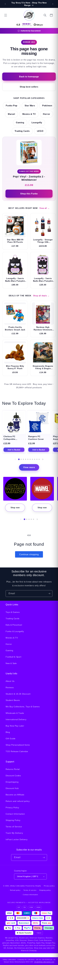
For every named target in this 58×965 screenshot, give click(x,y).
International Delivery (16, 719)
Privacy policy (49, 886)
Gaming (20, 122)
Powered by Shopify (33, 886)
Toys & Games (13, 612)
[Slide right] (43, 459)
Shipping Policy (13, 820)
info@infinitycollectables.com (44, 962)
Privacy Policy (12, 807)
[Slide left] (15, 459)
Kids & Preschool (14, 625)
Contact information (30, 894)
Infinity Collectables (17, 886)
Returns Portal (13, 769)
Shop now (15, 508)
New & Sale (11, 663)
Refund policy (15, 890)
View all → (44, 208)
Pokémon (47, 105)
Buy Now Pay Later (15, 726)
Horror (46, 114)
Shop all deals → (41, 296)
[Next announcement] (53, 4)
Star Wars (30, 105)
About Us (10, 681)
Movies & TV (29, 114)
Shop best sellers (29, 87)
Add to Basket (14, 450)
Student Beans (13, 700)
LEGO (40, 131)
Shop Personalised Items (18, 745)
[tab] (19, 459)
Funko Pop (11, 105)
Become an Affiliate (15, 795)
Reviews (10, 687)
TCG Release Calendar (17, 751)
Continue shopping (29, 554)
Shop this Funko (29, 193)
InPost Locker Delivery (16, 839)
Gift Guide (10, 738)
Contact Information (15, 814)
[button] (6, 15)
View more (29, 467)
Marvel (11, 114)
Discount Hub (12, 788)
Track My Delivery (14, 833)
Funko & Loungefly (15, 631)
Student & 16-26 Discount (18, 694)
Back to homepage (29, 76)
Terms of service (29, 890)
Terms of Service (14, 826)
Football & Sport (13, 657)
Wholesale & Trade (15, 713)
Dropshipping (12, 782)
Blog (8, 732)
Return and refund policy (18, 801)
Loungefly (37, 122)
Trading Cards (22, 131)
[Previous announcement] (5, 4)
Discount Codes (13, 775)
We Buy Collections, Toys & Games (23, 706)
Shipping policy (45, 890)
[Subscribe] (49, 593)
